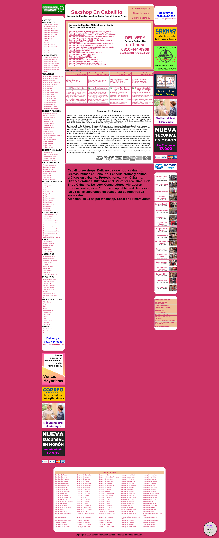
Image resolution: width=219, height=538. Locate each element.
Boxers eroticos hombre (50, 154)
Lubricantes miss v (49, 45)
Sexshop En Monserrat (106, 517)
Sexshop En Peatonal (105, 522)
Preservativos (47, 268)
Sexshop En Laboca (105, 509)
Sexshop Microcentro (76, 36)
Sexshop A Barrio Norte (84, 507)
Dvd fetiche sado (48, 192)
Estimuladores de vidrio (50, 223)
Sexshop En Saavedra (84, 524)
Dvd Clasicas (47, 206)
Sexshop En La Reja (149, 507)
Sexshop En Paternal (83, 522)
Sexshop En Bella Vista (62, 485)
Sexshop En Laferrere (149, 509)
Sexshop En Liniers (148, 511)
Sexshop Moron (74, 51)
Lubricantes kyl (47, 38)
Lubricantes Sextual (49, 53)
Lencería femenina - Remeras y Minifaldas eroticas (77, 73)
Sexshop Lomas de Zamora (79, 47)
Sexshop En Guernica (127, 503)
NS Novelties (47, 312)
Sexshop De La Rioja (149, 477)
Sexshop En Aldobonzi (149, 479)
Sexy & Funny (47, 320)
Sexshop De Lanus (83, 477)
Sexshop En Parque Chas (151, 520)
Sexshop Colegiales (76, 61)
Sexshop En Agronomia (106, 479)
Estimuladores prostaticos (51, 231)
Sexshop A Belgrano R (149, 503)
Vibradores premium (49, 96)
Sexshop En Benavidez (84, 485)
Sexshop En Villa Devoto (106, 526)
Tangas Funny (47, 145)
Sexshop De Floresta (127, 479)
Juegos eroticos (48, 266)
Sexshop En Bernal (61, 487)
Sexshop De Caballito (149, 483)
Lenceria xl (46, 129)
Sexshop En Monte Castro (63, 520)
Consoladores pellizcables (51, 63)
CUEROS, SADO (160, 310)
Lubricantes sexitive (49, 51)
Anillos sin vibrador (48, 281)
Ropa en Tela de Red (49, 139)
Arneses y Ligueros (49, 115)
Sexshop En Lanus (83, 511)
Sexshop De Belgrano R (106, 485)
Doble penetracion (48, 287)
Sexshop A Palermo (61, 499)
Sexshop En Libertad (127, 511)
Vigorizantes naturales (50, 274)
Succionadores (47, 219)
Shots (45, 318)
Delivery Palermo (60, 522)
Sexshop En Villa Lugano (128, 526)
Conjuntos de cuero (49, 167)
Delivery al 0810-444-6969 (53, 340)
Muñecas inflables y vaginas (51, 237)
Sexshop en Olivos (105, 520)
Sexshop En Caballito (96, 12)
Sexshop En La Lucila (105, 507)
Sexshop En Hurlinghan (84, 505)
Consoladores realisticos (50, 65)
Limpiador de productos (50, 26)
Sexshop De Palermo (61, 475)
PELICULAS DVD (160, 312)
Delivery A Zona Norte (83, 526)
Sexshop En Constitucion (63, 497)
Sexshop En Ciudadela (128, 493)
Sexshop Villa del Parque (78, 38)
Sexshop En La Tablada (84, 509)
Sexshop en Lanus (61, 511)
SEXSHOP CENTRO (161, 314)
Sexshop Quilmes (75, 49)
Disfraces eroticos (48, 127)
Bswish (45, 308)
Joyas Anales (47, 247)
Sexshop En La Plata (127, 507)
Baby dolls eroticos (49, 117)
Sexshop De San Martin (128, 475)
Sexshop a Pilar (82, 497)
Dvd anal (45, 184)
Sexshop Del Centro (61, 477)
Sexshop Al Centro (61, 493)
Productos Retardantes (50, 295)
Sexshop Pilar (74, 65)
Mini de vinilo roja (72, 80)
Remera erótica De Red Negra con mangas (140, 80)
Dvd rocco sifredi (48, 204)
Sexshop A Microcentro (128, 499)
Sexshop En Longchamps (63, 513)
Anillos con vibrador (49, 80)
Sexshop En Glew (104, 503)
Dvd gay (45, 196)
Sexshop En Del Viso (105, 497)
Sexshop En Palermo (127, 520)
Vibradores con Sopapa (50, 106)
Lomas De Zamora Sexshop (85, 513)
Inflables (45, 291)
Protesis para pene (49, 293)
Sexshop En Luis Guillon (128, 513)
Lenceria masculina (49, 158)
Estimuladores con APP (50, 214)
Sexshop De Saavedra (84, 475)
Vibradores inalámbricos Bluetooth (53, 76)
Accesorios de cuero (49, 165)
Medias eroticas (48, 131)
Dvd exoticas (47, 190)
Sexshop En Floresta (127, 501)
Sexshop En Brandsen (62, 489)
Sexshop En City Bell (83, 493)
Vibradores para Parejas (50, 78)
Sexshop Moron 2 (162, 281)
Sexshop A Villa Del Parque (151, 493)
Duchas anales (47, 241)
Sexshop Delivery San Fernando (109, 477)
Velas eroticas (47, 270)
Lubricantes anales (49, 28)
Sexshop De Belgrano (83, 487)
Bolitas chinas (47, 283)
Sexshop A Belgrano (127, 505)
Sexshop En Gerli (82, 503)
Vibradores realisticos (49, 100)
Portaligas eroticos (48, 133)
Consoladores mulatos (50, 61)
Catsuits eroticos (48, 121)
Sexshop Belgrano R (105, 491)
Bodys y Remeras (48, 152)
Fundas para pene (48, 289)
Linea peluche (47, 177)
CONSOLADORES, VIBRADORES (161, 302)
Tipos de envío (141, 13)
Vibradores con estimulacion (51, 82)
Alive (44, 304)
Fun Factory (47, 324)
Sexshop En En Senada (150, 497)
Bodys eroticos (47, 119)
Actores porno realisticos (50, 57)
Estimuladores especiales (51, 225)
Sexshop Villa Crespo (76, 45)
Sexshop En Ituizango (105, 505)
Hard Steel (46, 322)
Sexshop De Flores (83, 481)
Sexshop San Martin (76, 58)
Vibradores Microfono (49, 102)
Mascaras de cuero (49, 179)
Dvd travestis (47, 210)
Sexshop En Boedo (105, 487)
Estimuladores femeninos (50, 227)
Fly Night (45, 40)
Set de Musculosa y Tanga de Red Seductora (119, 80)
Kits (44, 297)
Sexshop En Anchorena (106, 481)
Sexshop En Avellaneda (128, 481)
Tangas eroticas (48, 141)
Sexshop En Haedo (61, 505)
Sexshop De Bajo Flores (150, 487)
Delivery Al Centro (104, 524)
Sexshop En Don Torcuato (129, 497)
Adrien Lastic (47, 302)
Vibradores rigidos (48, 94)
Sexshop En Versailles (127, 524)
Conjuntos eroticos (48, 123)
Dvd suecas (46, 208)
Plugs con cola (47, 252)
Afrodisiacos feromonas (50, 260)
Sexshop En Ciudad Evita (106, 493)
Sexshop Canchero (127, 489)
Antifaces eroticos (48, 258)
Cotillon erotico (47, 262)
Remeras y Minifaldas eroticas (52, 135)
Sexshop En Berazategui (128, 485)
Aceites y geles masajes (50, 24)
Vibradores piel (47, 90)
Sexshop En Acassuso (128, 477)
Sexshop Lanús (74, 54)
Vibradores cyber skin (50, 84)
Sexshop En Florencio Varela (64, 501)
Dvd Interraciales (48, 200)
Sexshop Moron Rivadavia (78, 52)
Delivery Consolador (149, 522)
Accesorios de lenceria (50, 113)
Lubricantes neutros (49, 36)
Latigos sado (47, 173)
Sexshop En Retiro (61, 524)
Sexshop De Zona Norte (150, 475)
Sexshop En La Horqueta (63, 507)
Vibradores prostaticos (50, 98)
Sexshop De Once (104, 475)
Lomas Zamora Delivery (106, 511)
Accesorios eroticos (49, 256)
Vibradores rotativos (49, 104)
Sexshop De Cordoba (61, 483)
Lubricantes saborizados (50, 47)
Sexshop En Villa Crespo (62, 526)
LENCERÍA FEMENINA (162, 306)
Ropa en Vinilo (47, 137)
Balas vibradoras (48, 217)
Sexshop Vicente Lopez (77, 63)
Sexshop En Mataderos (84, 517)
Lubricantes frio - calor (50, 34)
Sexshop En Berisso (149, 485)
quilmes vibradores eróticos (129, 509)
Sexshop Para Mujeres (162, 268)
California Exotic (48, 310)
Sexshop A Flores (104, 501)
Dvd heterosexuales (49, 198)
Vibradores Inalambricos (50, 92)
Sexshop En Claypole (61, 495)
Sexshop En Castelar (127, 491)
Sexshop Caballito (75, 40)
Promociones (47, 333)
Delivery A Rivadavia (149, 526)
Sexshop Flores (74, 44)
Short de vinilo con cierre (97, 80)
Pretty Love (46, 314)
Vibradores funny (48, 86)
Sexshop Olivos (74, 56)
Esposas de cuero (48, 169)
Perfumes (46, 49)
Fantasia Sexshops (83, 520)
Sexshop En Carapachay (63, 491)
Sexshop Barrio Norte (77, 35)
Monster (45, 71)
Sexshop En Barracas (105, 483)
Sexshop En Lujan (60, 517)
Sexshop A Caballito (61, 503)
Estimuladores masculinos (51, 229)
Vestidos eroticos (48, 148)
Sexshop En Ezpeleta (149, 499)
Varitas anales (47, 249)
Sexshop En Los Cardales (107, 513)
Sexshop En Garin (148, 501)
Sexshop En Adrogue (83, 479)
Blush (44, 306)
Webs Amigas (109, 472)
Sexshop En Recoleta (127, 522)
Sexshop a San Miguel (106, 495)
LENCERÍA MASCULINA (163, 308)
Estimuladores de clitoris (50, 221)
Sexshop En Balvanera (150, 481)
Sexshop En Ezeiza (105, 499)
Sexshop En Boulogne (127, 487)
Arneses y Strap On (49, 285)
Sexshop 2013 (59, 509)
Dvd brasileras (47, 188)
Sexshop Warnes (75, 59)
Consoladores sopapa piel (51, 69)
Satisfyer (45, 316)
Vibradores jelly (47, 88)
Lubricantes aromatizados (51, 30)
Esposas (45, 264)
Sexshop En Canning (149, 489)
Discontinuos (47, 331)
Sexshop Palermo (75, 33)
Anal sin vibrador (48, 245)
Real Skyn (46, 43)
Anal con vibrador (48, 243)
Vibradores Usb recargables (51, 108)
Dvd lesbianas (47, 202)
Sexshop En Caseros (83, 491)
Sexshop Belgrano (75, 31)
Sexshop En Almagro (61, 481)
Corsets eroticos (48, 125)
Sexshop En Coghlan (83, 495)
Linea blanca (47, 175)
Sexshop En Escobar (83, 499)
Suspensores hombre (49, 160)
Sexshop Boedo (74, 42)
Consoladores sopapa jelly (51, 67)
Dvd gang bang (47, 194)
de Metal (45, 235)
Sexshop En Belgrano (127, 483)
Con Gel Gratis (47, 329)
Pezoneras (46, 272)
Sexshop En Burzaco (83, 489)
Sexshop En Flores (83, 501)
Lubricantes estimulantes (50, 32)
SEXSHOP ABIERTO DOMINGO (165, 320)
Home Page (69, 70)
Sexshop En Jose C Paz (150, 505)
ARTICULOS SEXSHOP (162, 300)
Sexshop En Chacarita (149, 491)
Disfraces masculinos (49, 156)
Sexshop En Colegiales (150, 495)
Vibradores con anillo (49, 279)
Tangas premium (48, 143)
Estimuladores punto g (50, 233)
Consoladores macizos (50, 59)
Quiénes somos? (141, 18)
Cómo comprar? (141, 8)
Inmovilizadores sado (49, 171)
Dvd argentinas (47, 186)
